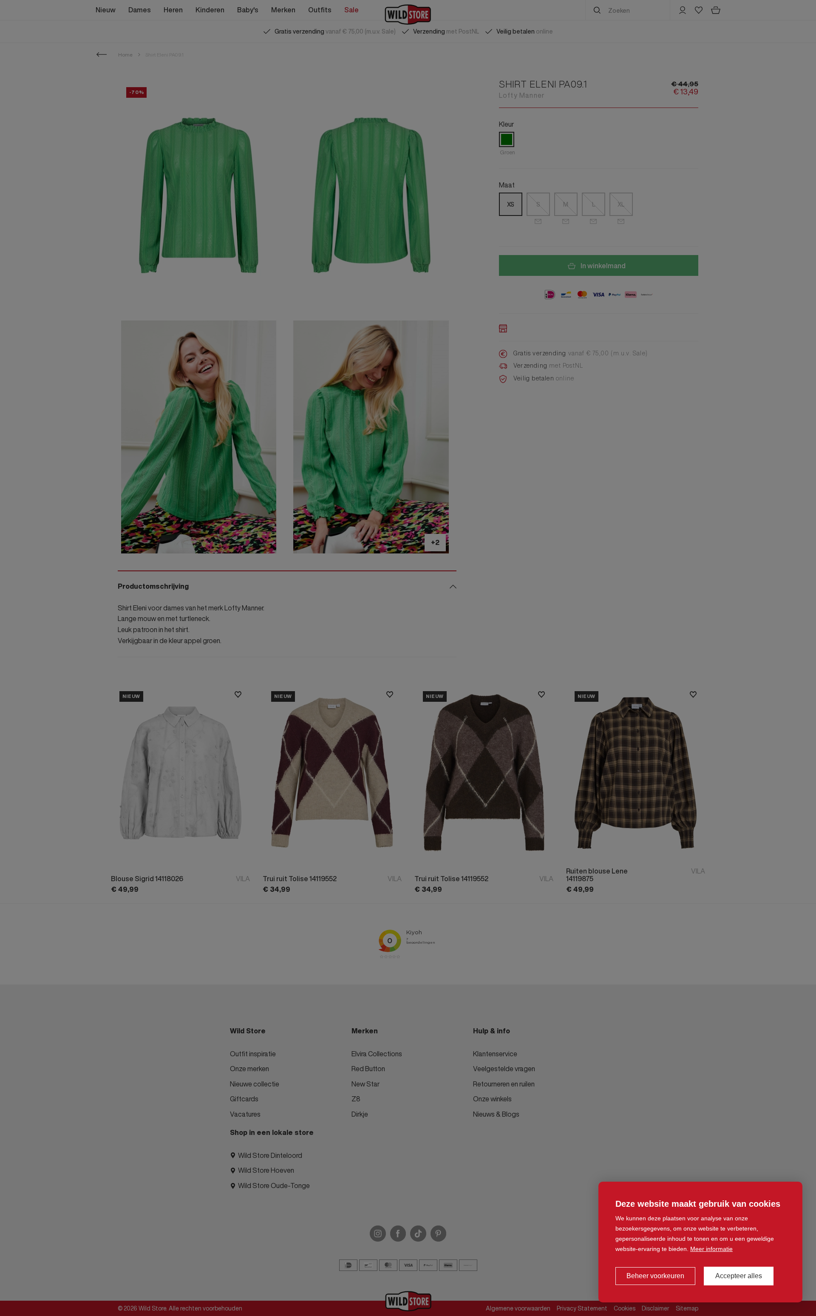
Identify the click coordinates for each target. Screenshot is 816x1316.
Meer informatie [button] (711, 1248)
